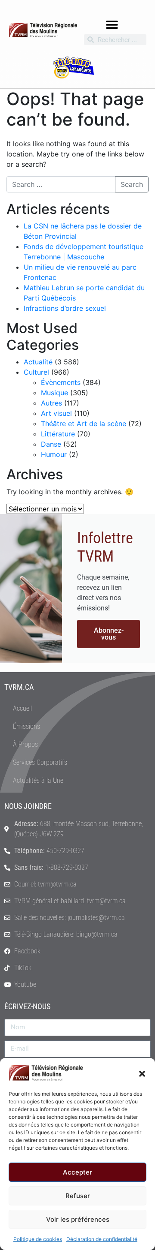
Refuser (77, 1196)
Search (132, 184)
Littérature (58, 434)
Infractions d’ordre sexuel (65, 308)
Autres (51, 403)
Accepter (77, 1172)
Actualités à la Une (38, 780)
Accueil (22, 708)
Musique (54, 392)
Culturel (36, 372)
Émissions (26, 726)
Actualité (38, 362)
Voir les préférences (77, 1219)
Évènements (61, 382)
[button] (142, 1073)
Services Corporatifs (40, 762)
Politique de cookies (37, 1239)
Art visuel (56, 413)
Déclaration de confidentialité (101, 1239)
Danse (51, 444)
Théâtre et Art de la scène (83, 423)
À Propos (25, 744)
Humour (54, 454)
